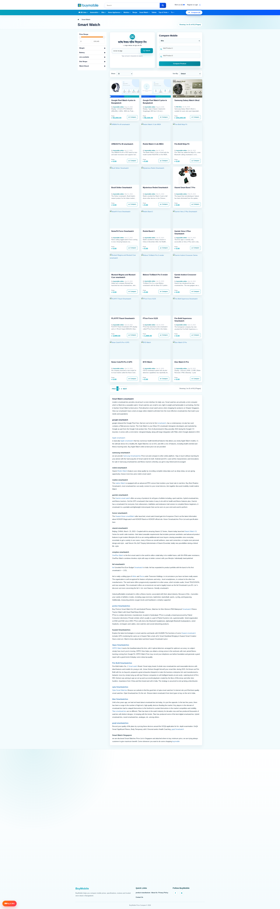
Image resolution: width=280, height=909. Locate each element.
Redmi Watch (122, 471)
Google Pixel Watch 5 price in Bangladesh (155, 101)
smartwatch (162, 423)
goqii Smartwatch (178, 729)
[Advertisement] (140, 819)
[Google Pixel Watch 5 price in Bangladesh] (156, 88)
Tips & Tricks (163, 12)
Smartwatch (138, 567)
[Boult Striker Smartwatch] (124, 175)
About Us (154, 892)
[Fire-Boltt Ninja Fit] (187, 132)
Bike (103, 12)
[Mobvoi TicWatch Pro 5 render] (156, 263)
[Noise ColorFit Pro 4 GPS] (124, 350)
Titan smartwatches (119, 711)
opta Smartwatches (120, 687)
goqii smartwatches (120, 723)
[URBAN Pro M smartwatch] (124, 132)
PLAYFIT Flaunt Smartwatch (123, 318)
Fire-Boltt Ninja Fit (181, 144)
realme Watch (120, 483)
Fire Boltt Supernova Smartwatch (183, 319)
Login (196, 5)
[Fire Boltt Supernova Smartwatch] (187, 306)
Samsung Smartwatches (132, 456)
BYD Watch (147, 362)
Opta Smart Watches (119, 690)
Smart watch (132, 666)
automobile (94, 12)
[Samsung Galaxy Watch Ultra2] (187, 88)
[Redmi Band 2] (156, 219)
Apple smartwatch (118, 438)
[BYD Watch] (156, 350)
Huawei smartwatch (188, 633)
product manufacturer (143, 892)
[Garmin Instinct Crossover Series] (187, 263)
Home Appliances (114, 12)
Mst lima (179, 107)
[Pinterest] (182, 893)
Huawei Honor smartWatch (125, 516)
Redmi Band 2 (149, 231)
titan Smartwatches (120, 699)
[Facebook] (175, 893)
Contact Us (139, 897)
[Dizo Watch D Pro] (187, 350)
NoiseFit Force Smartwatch (122, 231)
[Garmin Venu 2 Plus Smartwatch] (187, 219)
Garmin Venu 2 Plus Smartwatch (182, 232)
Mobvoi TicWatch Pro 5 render (155, 275)
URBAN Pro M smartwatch (122, 144)
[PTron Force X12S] (156, 306)
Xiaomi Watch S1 (191, 531)
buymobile (176, 741)
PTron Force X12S (150, 318)
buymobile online (118, 107)
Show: (113, 73)
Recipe (135, 12)
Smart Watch (143, 12)
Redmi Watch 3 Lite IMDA (153, 144)
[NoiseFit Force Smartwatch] (124, 219)
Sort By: (175, 73)
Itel (113, 567)
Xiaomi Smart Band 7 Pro (184, 187)
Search (147, 50)
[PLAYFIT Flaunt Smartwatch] (124, 306)
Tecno (142, 576)
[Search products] (163, 5)
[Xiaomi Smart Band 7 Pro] (187, 175)
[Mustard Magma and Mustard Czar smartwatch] (124, 263)
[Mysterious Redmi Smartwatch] (156, 175)
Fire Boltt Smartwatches (122, 663)
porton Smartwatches (121, 606)
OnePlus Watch (117, 555)
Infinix (134, 576)
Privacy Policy (163, 892)
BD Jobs (83, 12)
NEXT (125, 389)
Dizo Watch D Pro (181, 362)
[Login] (199, 5)
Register (189, 5)
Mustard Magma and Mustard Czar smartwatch (123, 276)
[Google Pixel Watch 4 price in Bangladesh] (124, 88)
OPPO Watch (117, 648)
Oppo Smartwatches (120, 645)
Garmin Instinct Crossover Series (185, 276)
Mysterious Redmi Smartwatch (155, 187)
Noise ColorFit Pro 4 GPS (121, 362)
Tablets (154, 12)
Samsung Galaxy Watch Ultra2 (187, 100)
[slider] (80, 37)
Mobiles (126, 12)
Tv (172, 12)
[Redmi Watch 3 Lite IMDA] (156, 132)
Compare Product (179, 63)
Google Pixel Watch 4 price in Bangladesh (123, 101)
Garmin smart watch (122, 498)
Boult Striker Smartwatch (121, 187)
